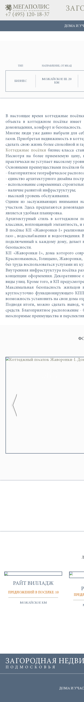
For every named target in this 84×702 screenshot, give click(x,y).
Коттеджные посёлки (26, 150)
